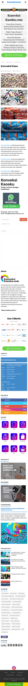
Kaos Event (21, 593)
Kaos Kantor (5, 599)
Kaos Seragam (17, 601)
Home (3, 62)
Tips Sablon (5, 632)
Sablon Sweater (6, 626)
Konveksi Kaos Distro (16, 610)
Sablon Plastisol (6, 624)
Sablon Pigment (15, 621)
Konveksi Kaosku (6, 145)
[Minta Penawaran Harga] (13, 493)
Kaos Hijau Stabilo (20, 596)
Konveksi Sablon (6, 612)
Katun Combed (6, 607)
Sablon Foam (5, 618)
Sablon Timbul (16, 626)
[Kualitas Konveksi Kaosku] (13, 471)
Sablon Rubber (16, 624)
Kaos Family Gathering (8, 596)
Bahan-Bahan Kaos (16, 581)
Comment (18, 71)
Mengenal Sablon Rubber (18, 574)
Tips (23, 629)
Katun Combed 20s (17, 607)
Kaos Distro (13, 593)
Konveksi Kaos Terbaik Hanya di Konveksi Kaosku (18, 560)
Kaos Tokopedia (6, 604)
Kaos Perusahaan (6, 601)
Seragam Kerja (16, 629)
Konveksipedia (16, 612)
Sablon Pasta (5, 621)
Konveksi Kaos (5, 610)
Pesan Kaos (5, 615)
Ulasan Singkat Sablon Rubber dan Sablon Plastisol (12, 509)
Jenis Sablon (5, 593)
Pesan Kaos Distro (15, 615)
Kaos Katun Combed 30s (16, 599)
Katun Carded (16, 604)
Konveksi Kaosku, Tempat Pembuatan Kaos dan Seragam (18, 554)
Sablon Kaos (14, 618)
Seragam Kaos (6, 629)
